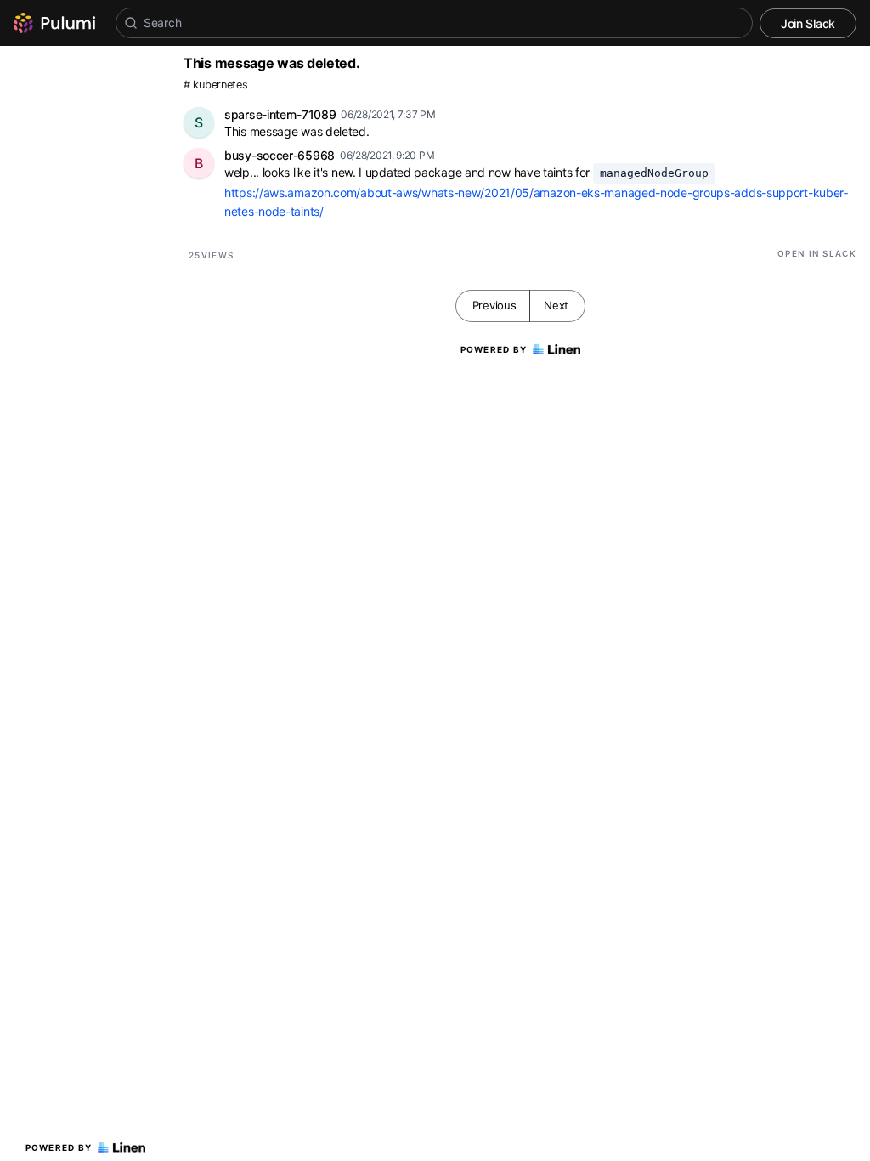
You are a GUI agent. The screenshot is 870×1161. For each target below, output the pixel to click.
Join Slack (808, 23)
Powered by (59, 1147)
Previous (494, 305)
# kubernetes (215, 84)
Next (556, 305)
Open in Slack (816, 253)
